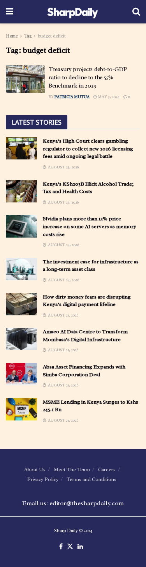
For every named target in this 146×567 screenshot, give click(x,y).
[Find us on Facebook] (61, 546)
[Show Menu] (9, 11)
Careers (107, 469)
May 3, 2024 (108, 96)
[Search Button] (136, 11)
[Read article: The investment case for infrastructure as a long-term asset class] (21, 269)
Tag (28, 36)
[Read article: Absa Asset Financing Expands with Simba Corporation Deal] (21, 374)
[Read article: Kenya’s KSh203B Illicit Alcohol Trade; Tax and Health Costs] (21, 191)
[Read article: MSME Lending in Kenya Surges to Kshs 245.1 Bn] (21, 409)
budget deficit (52, 36)
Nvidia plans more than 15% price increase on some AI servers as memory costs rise (89, 226)
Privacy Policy (42, 479)
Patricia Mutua (72, 96)
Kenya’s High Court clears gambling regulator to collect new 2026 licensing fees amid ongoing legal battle (88, 148)
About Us (35, 469)
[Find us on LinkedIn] (80, 546)
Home (12, 36)
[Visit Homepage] (73, 12)
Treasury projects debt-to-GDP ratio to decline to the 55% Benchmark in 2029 (88, 77)
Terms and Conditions (91, 479)
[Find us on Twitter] (70, 546)
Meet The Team (72, 469)
